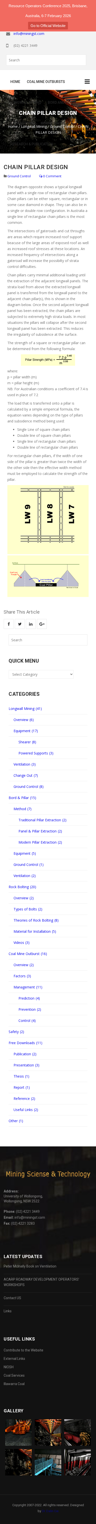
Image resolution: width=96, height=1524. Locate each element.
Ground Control (19, 176)
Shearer (27, 742)
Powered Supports (35, 753)
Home (15, 82)
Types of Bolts (28, 909)
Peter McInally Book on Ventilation (30, 1266)
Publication (25, 1054)
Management (28, 987)
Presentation (26, 1065)
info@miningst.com (29, 33)
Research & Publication (31, 144)
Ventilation (25, 764)
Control (27, 1020)
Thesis (21, 1076)
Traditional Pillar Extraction (42, 820)
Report (22, 1087)
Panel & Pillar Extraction (40, 831)
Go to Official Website (48, 26)
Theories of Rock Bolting (36, 920)
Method (23, 808)
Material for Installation (35, 931)
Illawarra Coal (14, 1384)
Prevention (29, 1009)
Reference (24, 1098)
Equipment (26, 730)
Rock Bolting (22, 123)
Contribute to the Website (23, 1350)
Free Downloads (25, 1042)
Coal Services (14, 1375)
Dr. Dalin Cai (50, 1511)
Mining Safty (52, 123)
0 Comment (51, 176)
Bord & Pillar (22, 797)
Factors (22, 976)
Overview (24, 719)
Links (8, 1311)
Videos (22, 942)
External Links (14, 1359)
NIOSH (9, 1367)
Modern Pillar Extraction (40, 842)
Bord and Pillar (62, 102)
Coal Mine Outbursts (46, 82)
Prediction (29, 998)
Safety (16, 1031)
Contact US (12, 1298)
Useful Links (26, 1109)
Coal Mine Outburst (28, 953)
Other (16, 1120)
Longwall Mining (25, 102)
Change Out (26, 775)
